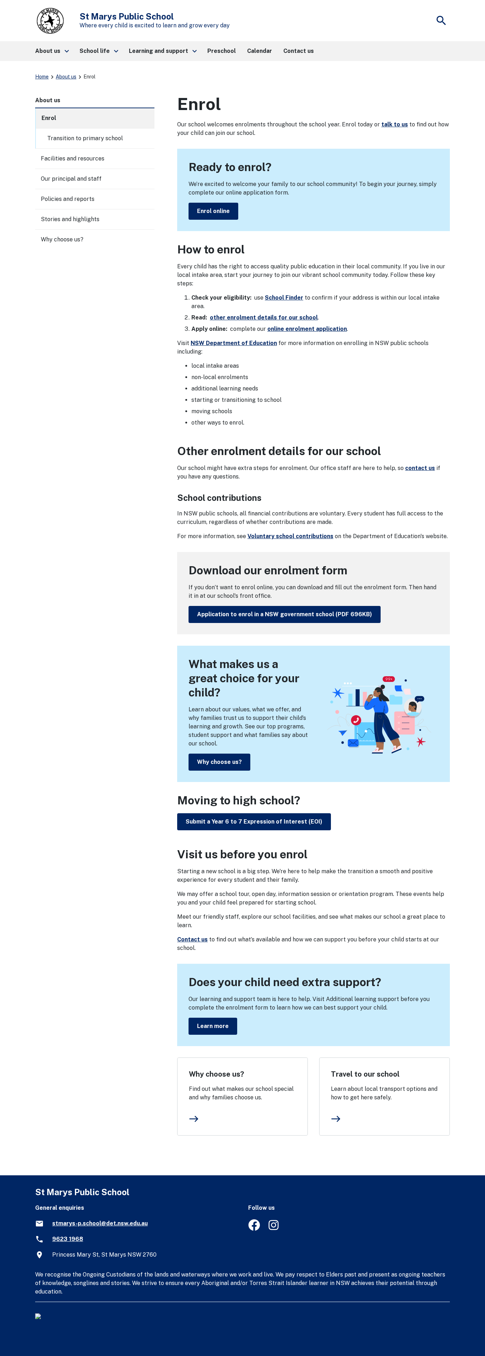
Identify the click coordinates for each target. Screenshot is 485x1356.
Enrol (49, 118)
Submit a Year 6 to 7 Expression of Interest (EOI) (254, 821)
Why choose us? (219, 762)
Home (42, 77)
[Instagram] (274, 1228)
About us (66, 77)
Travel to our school (365, 1074)
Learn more (213, 1026)
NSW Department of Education (234, 343)
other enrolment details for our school (264, 317)
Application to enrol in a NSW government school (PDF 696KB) (284, 614)
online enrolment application (307, 329)
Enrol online (213, 211)
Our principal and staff (71, 178)
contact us (420, 468)
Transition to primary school (85, 138)
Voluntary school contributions (290, 536)
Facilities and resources (72, 158)
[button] (51, 51)
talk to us (394, 124)
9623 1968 (67, 1239)
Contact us (192, 939)
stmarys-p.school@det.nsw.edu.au (100, 1223)
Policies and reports (67, 199)
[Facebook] (254, 1228)
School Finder (284, 297)
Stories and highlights (70, 219)
